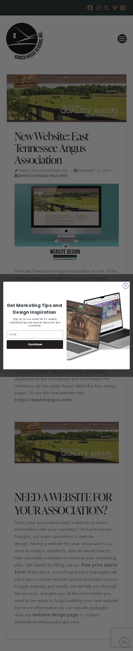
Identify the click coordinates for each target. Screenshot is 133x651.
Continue (35, 345)
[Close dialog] (125, 286)
